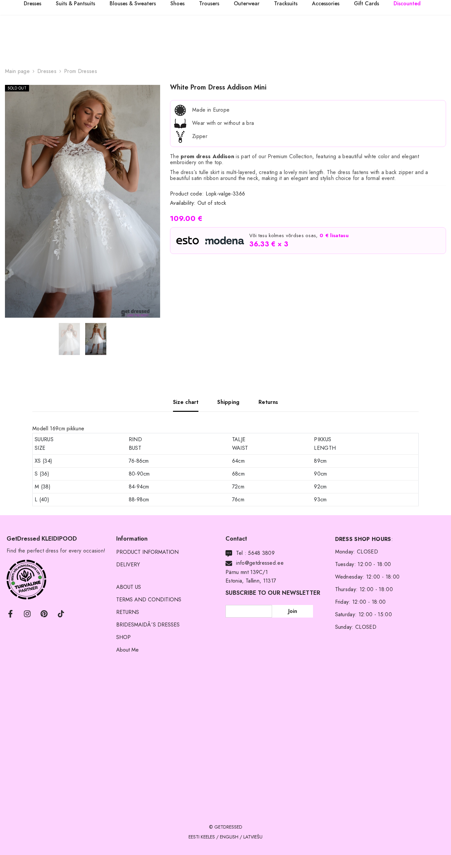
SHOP (123, 637)
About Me (127, 650)
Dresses (46, 71)
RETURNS (127, 612)
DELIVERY (128, 564)
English (229, 837)
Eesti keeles (202, 837)
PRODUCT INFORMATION (147, 552)
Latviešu (252, 837)
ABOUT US (128, 587)
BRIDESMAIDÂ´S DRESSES (148, 624)
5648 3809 (261, 553)
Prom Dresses (80, 71)
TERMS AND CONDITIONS (148, 599)
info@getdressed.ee (260, 563)
